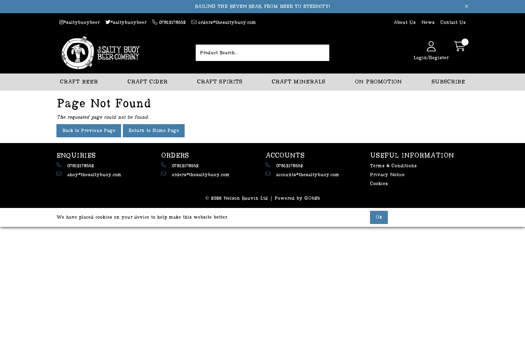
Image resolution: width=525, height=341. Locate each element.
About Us (405, 22)
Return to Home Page (154, 130)
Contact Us (453, 22)
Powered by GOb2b (297, 198)
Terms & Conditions (393, 165)
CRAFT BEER (79, 82)
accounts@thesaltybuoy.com (307, 174)
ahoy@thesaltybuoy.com (94, 174)
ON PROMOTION (378, 82)
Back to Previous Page (88, 130)
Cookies (379, 183)
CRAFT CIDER (148, 82)
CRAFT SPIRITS (219, 82)
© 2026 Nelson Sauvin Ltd (236, 198)
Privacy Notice (387, 174)
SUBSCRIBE (448, 82)
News (428, 22)
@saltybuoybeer (82, 22)
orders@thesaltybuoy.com (226, 22)
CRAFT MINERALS (298, 82)
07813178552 (171, 22)
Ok (379, 217)
